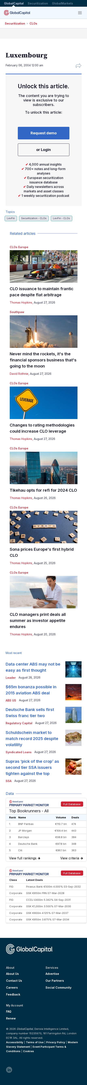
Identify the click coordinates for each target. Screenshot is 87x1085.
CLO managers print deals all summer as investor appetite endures (38, 620)
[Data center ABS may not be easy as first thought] (73, 669)
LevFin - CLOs (61, 218)
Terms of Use (35, 1042)
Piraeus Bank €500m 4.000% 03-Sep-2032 (53, 886)
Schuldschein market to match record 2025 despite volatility (32, 738)
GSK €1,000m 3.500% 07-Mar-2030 (48, 906)
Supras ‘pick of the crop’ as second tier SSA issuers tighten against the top (32, 767)
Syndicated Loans (19, 752)
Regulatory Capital (19, 723)
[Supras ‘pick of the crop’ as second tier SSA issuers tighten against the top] (73, 767)
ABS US (11, 700)
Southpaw (17, 312)
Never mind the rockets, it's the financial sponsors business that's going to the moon (43, 359)
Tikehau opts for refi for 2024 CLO (43, 490)
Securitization (38, 3)
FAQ (8, 1011)
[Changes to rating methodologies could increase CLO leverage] (43, 403)
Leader (11, 677)
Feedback (13, 994)
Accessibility (14, 1042)
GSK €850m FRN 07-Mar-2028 (45, 893)
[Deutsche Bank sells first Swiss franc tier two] (73, 715)
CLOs (33, 23)
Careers (12, 987)
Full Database (72, 804)
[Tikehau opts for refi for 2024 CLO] (43, 468)
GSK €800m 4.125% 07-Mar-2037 (47, 913)
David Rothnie (19, 373)
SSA (9, 781)
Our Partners (55, 980)
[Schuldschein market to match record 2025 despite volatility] (73, 738)
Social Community (58, 987)
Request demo (44, 133)
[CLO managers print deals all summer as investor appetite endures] (43, 592)
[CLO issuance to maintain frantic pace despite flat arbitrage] (43, 266)
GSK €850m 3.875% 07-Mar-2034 (47, 919)
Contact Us (14, 980)
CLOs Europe (19, 247)
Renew (11, 1018)
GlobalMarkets (62, 3)
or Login (43, 150)
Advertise (52, 973)
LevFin (11, 218)
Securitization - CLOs (34, 218)
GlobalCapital (14, 3)
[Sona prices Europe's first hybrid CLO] (43, 527)
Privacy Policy (55, 1042)
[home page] (17, 13)
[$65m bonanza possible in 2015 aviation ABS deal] (73, 692)
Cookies (28, 1051)
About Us (12, 973)
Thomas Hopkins (21, 302)
